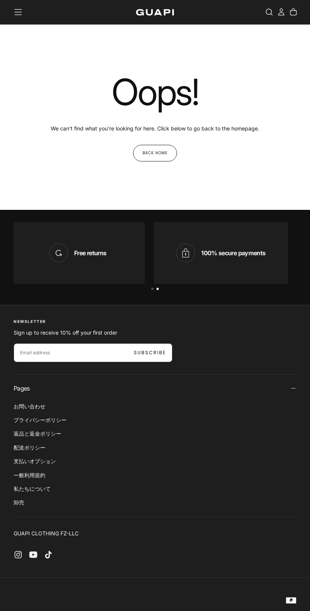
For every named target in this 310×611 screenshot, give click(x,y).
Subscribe (150, 352)
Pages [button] (22, 388)
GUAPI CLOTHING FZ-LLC (46, 533)
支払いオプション (35, 461)
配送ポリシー (29, 447)
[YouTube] (33, 554)
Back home (155, 153)
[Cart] (293, 12)
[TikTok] (48, 554)
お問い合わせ (29, 406)
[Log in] (281, 12)
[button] (18, 12)
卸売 (19, 502)
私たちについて (32, 488)
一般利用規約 (29, 475)
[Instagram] (18, 554)
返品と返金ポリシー (37, 433)
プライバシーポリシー (40, 420)
